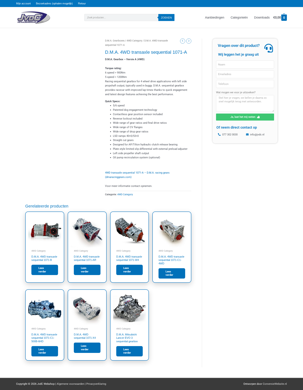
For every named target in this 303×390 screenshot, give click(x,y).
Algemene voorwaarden (70, 383)
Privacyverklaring (96, 383)
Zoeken (166, 17)
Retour (82, 3)
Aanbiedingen (214, 17)
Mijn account (23, 3)
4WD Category (134, 40)
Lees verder (42, 269)
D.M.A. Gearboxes (114, 40)
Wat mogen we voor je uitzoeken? (235, 92)
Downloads (262, 17)
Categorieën (239, 17)
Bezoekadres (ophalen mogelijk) (54, 3)
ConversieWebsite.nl (275, 383)
